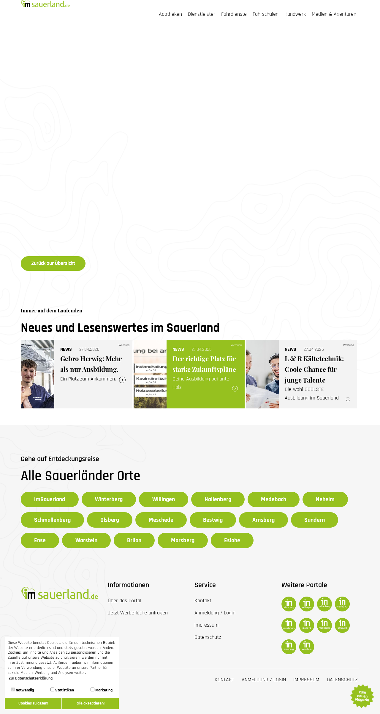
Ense (40, 540)
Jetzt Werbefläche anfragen (138, 612)
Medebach (273, 499)
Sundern (314, 520)
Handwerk (295, 14)
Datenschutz (342, 679)
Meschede (161, 520)
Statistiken (64, 690)
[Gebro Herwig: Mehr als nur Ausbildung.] (76, 374)
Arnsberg (263, 520)
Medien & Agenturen (334, 14)
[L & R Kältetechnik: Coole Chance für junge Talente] (301, 374)
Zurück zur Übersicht (53, 263)
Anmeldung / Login (264, 679)
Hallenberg (218, 499)
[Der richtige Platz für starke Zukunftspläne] (189, 374)
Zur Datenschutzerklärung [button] (31, 678)
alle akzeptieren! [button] (90, 703)
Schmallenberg (52, 520)
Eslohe (232, 540)
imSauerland (49, 499)
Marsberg (182, 540)
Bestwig (213, 520)
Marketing (103, 690)
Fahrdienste (234, 14)
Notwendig (24, 690)
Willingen (163, 499)
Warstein (86, 540)
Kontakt (224, 679)
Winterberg (109, 499)
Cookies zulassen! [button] (33, 703)
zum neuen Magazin (362, 696)
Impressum (306, 679)
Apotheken (170, 14)
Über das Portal (124, 600)
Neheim (325, 499)
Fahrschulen (265, 14)
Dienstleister (201, 14)
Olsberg (109, 520)
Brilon (134, 540)
